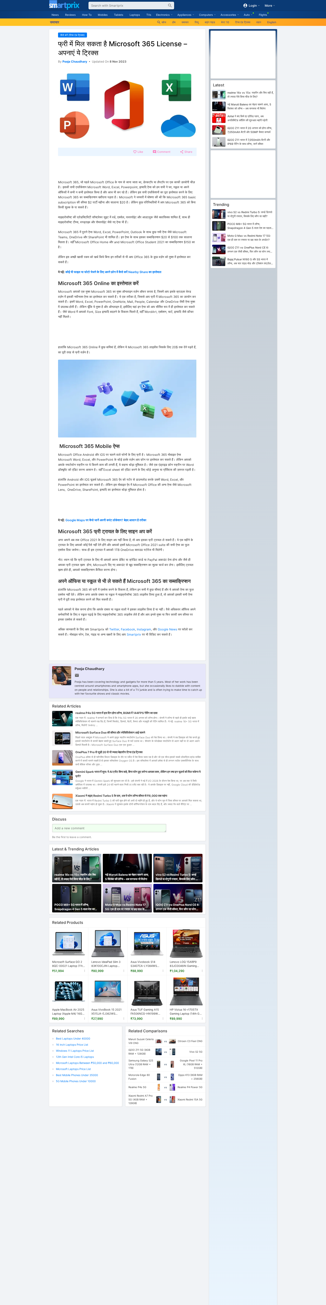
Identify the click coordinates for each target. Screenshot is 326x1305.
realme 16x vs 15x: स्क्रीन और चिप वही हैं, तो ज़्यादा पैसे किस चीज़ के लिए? (75, 877)
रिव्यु (197, 22)
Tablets (118, 14)
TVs (148, 14)
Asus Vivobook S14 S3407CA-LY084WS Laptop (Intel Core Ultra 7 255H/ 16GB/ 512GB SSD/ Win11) (147, 964)
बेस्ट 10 (225, 22)
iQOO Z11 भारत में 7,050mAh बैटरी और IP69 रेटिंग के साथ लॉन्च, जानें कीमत (248, 141)
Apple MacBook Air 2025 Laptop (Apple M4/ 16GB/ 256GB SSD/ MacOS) (68, 1012)
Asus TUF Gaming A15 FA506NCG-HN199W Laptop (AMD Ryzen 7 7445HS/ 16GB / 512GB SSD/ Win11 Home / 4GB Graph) (146, 1012)
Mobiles (103, 14)
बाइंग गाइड (210, 22)
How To (87, 14)
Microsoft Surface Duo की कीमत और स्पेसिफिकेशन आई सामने (110, 732)
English (271, 22)
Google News (167, 629)
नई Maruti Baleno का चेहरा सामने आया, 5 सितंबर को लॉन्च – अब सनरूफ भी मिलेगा (127, 877)
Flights (263, 14)
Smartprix (134, 634)
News (55, 14)
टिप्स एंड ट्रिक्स (242, 22)
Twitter (114, 629)
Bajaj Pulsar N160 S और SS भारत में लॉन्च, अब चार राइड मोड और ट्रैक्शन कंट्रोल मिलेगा (249, 261)
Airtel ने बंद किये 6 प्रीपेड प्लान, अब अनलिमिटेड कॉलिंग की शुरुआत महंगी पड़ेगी (247, 118)
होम (173, 22)
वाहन (258, 22)
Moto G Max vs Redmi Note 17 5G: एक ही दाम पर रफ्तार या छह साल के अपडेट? (125, 907)
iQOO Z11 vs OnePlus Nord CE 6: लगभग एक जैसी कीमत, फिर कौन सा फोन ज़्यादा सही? (177, 907)
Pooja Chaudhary (89, 669)
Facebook (128, 629)
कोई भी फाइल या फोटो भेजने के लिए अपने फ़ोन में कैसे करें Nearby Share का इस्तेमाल (113, 272)
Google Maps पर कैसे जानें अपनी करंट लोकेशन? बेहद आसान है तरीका (105, 520)
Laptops (135, 14)
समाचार (185, 22)
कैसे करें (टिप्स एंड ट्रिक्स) (72, 35)
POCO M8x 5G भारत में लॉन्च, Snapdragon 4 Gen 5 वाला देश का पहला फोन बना (74, 907)
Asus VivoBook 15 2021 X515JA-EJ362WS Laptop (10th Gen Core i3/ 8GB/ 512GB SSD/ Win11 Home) (106, 1012)
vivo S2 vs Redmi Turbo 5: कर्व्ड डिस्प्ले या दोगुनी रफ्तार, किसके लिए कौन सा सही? (177, 877)
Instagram (144, 629)
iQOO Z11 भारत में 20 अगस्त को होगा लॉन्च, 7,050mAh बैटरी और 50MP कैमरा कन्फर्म (249, 130)
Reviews (70, 14)
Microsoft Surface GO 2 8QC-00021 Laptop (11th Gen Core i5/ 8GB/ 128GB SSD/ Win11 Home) (68, 964)
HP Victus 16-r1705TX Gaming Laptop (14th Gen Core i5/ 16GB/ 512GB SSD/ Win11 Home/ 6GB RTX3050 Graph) (186, 1012)
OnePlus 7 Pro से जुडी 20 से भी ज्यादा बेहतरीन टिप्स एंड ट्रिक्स (109, 752)
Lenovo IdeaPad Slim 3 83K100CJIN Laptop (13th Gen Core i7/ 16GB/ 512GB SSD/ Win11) (107, 964)
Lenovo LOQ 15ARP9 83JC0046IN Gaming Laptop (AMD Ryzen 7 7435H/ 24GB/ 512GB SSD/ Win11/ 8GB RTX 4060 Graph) (184, 964)
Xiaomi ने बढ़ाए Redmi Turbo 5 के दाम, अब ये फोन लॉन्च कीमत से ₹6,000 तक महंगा (121, 796)
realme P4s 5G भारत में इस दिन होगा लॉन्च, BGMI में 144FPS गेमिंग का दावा (116, 713)
